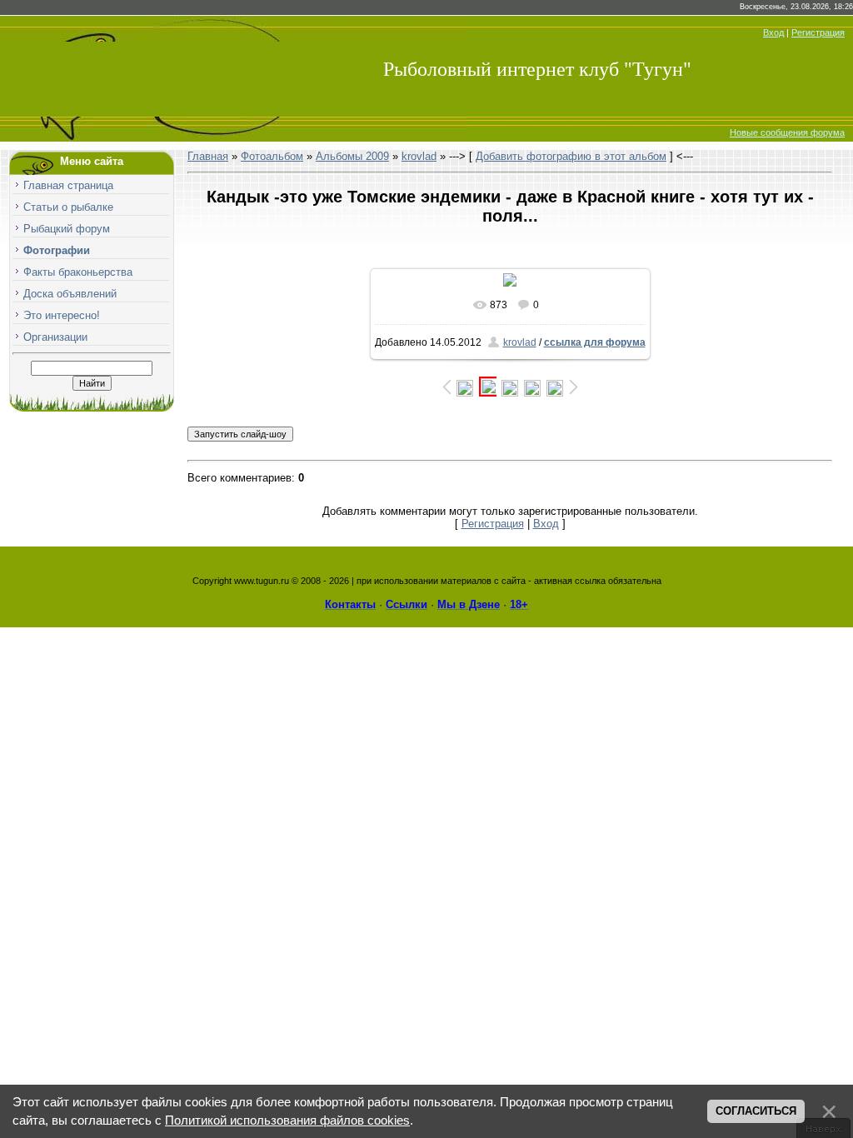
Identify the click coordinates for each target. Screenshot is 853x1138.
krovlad (419, 156)
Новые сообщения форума (787, 132)
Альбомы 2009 (352, 156)
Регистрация (818, 32)
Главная (207, 156)
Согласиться (756, 1111)
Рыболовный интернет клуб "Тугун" (537, 69)
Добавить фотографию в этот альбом (571, 156)
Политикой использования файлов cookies (287, 1120)
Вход (773, 32)
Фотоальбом (272, 156)
